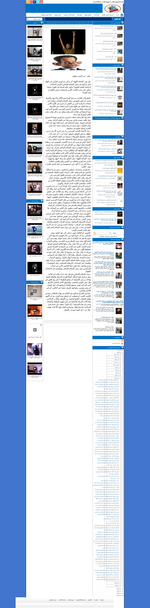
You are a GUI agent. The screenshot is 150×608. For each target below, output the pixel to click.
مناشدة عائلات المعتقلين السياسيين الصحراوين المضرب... (106, 393)
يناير (118, 585)
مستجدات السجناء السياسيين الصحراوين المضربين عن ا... (106, 453)
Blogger (102, 236)
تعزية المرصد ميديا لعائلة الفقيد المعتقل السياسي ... (108, 514)
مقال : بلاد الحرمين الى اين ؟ (112, 523)
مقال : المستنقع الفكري (107, 317)
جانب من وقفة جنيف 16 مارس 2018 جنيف (110, 480)
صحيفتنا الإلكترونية (81, 600)
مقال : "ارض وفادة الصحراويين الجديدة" (110, 487)
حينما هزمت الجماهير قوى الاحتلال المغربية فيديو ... (108, 386)
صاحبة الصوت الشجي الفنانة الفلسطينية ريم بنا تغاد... (107, 420)
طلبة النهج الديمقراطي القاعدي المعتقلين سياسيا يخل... (107, 429)
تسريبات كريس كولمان (108, 15)
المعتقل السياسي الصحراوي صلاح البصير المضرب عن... (107, 505)
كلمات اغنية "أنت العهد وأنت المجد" (105, 307)
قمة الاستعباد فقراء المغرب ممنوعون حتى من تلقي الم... (106, 391)
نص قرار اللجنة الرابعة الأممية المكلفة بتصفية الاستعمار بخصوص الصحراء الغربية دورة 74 (106, 68)
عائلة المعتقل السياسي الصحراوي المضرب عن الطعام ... (106, 402)
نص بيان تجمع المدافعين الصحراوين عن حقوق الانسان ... (106, 534)
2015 (120, 593)
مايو (118, 372)
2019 (120, 350)
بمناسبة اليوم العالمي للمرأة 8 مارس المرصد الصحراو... (107, 538)
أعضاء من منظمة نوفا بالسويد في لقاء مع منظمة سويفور (107, 404)
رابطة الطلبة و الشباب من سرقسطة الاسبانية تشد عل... (107, 397)
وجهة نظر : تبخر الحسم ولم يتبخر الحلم (107, 148)
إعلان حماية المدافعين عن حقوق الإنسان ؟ (106, 200)
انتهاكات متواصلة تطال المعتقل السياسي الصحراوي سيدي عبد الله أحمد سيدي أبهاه (103, 282)
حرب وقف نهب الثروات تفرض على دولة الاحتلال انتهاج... (106, 559)
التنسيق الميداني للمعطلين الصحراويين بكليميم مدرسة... (107, 561)
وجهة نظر (79, 15)
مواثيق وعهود (87, 15)
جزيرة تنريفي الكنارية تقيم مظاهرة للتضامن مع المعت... (107, 382)
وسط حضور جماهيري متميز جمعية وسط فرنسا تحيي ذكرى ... (105, 541)
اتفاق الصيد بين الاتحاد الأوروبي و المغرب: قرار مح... (107, 574)
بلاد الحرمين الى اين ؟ (114, 521)
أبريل (118, 375)
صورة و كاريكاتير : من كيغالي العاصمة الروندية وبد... (107, 440)
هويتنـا (101, 600)
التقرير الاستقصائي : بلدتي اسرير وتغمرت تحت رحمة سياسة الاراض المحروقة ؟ (105, 140)
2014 (120, 595)
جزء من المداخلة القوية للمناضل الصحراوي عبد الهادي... (107, 550)
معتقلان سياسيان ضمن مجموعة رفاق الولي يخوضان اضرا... (106, 527)
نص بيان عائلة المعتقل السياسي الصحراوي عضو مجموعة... (106, 451)
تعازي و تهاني (57, 15)
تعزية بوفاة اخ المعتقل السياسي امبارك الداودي (105, 211)
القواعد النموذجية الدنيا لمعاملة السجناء (107, 176)
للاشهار (90, 600)
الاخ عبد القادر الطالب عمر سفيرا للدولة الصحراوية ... (107, 467)
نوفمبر (117, 357)
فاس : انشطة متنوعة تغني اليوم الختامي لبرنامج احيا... (107, 426)
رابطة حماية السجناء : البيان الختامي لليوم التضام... (108, 469)
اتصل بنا (96, 600)
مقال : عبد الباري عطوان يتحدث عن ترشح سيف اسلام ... (107, 435)
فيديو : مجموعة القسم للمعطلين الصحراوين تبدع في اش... (106, 496)
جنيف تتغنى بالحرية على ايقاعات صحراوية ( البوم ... (108, 476)
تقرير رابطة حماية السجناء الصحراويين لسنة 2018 (104, 95)
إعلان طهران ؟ (112, 183)
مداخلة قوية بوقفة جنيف (114, 473)
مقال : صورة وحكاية (114, 478)
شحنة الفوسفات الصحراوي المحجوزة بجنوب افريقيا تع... (107, 447)
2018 (120, 352)
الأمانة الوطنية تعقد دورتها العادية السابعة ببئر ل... (108, 500)
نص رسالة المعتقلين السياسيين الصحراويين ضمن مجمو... (106, 512)
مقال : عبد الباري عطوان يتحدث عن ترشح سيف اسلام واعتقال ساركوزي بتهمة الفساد (68, 23)
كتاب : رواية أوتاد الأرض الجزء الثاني (108, 33)
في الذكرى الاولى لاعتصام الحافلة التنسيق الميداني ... (107, 424)
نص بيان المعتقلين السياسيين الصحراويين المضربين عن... (106, 400)
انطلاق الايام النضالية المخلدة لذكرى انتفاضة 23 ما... (108, 438)
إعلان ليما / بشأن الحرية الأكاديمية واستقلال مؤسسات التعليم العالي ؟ (106, 191)
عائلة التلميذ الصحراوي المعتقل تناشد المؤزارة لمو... (107, 556)
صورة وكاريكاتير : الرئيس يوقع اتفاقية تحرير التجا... (108, 444)
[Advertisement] (65, 8)
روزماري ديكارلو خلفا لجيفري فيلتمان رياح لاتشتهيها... (107, 395)
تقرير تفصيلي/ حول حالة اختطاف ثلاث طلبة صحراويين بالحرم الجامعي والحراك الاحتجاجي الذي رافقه (104, 263)
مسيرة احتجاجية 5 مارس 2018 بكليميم (111, 547)
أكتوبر (117, 359)
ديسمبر (117, 354)
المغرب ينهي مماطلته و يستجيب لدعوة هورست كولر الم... (106, 570)
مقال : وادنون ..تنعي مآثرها (113, 464)
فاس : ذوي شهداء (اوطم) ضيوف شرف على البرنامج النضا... (106, 431)
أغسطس (117, 364)
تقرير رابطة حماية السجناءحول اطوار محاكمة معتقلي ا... (107, 494)
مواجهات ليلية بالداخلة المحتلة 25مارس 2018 (109, 415)
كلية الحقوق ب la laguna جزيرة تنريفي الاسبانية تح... (106, 543)
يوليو (118, 367)
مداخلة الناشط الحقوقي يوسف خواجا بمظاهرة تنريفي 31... (106, 384)
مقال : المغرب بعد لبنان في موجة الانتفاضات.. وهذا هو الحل (105, 292)
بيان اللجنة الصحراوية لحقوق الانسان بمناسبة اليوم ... (107, 532)
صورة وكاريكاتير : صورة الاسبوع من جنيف (110, 456)
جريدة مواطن (53, 600)
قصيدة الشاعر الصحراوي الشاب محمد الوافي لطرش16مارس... (105, 485)
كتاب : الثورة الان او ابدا (111, 56)
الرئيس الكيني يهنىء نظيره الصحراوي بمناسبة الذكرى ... (106, 572)
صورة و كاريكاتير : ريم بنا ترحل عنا (111, 417)
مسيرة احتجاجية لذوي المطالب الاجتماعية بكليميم (108, 545)
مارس (117, 378)
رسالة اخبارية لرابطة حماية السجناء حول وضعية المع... (107, 554)
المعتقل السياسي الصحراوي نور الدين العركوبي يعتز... (107, 433)
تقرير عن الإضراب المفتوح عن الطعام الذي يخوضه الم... (107, 491)
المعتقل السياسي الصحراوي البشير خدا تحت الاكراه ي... (106, 503)
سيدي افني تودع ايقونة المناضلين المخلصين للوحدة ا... (107, 552)
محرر (119, 340)
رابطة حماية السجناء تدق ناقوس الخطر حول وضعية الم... (106, 422)
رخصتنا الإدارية (62, 600)
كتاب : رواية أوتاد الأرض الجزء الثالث (108, 25)
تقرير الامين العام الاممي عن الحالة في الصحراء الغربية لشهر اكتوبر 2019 (105, 77)
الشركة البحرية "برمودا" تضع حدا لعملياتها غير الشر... (107, 577)
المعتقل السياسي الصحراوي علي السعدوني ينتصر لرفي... (106, 449)
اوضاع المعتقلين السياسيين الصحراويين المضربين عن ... (106, 442)
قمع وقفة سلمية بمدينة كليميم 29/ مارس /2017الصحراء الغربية (103, 243)
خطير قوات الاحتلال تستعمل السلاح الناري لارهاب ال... (107, 406)
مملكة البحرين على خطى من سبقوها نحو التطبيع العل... (107, 536)
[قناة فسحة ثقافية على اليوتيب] (41, 1)
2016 (120, 591)
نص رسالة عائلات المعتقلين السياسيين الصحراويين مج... (107, 471)
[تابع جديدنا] (27, 1)
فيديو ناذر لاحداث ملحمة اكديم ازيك (111, 388)
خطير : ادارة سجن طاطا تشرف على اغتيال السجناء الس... (106, 525)
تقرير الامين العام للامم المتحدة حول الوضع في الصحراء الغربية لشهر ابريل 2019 (105, 86)
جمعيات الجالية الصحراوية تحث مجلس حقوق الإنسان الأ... (106, 489)
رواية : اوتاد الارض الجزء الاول (109, 41)
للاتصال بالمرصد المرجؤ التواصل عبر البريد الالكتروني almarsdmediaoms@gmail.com (109, 301)
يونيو (118, 370)
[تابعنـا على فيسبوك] (34, 1)
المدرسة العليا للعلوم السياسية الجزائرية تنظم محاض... (107, 579)
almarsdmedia (116, 343)
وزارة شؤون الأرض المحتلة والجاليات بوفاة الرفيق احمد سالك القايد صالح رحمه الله (105, 219)
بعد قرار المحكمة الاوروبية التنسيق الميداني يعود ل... (107, 462)
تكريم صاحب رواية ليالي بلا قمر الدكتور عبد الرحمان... (107, 507)
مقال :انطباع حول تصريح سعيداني (105, 272)
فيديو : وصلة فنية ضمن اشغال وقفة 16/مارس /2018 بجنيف (106, 482)
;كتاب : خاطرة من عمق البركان (109, 49)
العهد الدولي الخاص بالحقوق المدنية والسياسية (105, 160)
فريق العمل (71, 600)
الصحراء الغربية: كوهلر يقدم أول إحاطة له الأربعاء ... (107, 460)
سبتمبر (117, 362)
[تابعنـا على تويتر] (37, 1)
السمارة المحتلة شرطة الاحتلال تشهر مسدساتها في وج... (106, 411)
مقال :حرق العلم (109, 327)
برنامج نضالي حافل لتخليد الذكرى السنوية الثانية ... (108, 379)
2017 (120, 588)
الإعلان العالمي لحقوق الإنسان (109, 168)
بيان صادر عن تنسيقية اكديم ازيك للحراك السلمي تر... (107, 563)
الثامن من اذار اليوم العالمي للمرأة (111, 529)
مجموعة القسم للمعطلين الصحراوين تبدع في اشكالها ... (107, 498)
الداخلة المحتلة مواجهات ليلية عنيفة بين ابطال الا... (108, 413)
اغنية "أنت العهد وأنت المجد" (113, 516)
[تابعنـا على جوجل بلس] (31, 1)
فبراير (117, 582)
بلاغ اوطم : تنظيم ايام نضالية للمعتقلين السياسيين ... (107, 458)
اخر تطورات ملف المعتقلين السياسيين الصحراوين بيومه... (106, 408)
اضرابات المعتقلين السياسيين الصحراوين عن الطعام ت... (106, 509)
